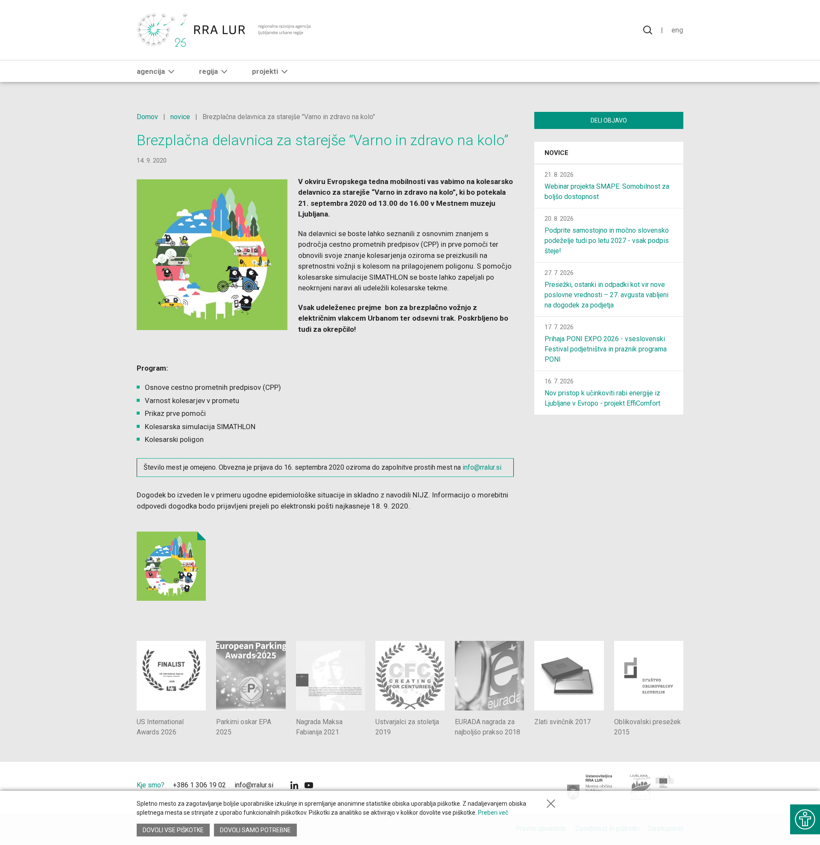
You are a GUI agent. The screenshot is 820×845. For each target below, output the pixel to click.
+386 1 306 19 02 (199, 785)
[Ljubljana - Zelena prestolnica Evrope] (652, 787)
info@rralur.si (481, 467)
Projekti (265, 71)
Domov (147, 117)
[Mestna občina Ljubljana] (590, 787)
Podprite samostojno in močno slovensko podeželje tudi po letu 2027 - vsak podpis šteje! (607, 240)
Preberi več (493, 812)
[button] (171, 71)
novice (180, 117)
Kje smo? (150, 785)
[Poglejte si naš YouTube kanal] (309, 786)
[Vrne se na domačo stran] (225, 30)
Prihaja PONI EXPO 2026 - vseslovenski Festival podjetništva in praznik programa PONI (606, 349)
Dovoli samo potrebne (255, 830)
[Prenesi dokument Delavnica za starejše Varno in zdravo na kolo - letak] (171, 566)
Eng (677, 30)
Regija (208, 71)
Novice (556, 153)
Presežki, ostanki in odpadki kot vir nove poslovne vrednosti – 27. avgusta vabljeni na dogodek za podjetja (606, 295)
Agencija (151, 71)
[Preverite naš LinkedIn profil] (294, 786)
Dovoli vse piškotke (173, 830)
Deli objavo (609, 120)
